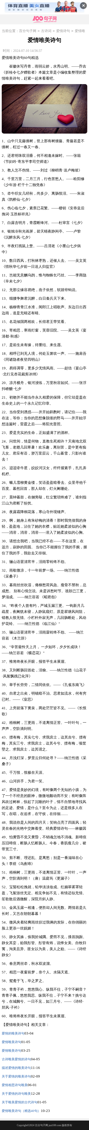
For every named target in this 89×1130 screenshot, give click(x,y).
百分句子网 (27, 31)
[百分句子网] (44, 19)
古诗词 (46, 31)
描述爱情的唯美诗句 (16, 1068)
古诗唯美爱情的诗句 (16, 1059)
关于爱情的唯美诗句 (16, 1076)
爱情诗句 (63, 31)
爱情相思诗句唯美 (15, 1085)
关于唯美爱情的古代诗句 (19, 1102)
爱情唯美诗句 (11, 1042)
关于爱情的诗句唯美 (16, 1093)
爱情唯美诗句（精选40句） (21, 1111)
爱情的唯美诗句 (13, 1033)
